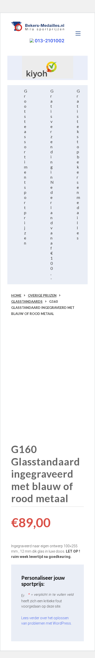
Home (16, 295)
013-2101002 (49, 40)
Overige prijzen (42, 295)
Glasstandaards (27, 301)
